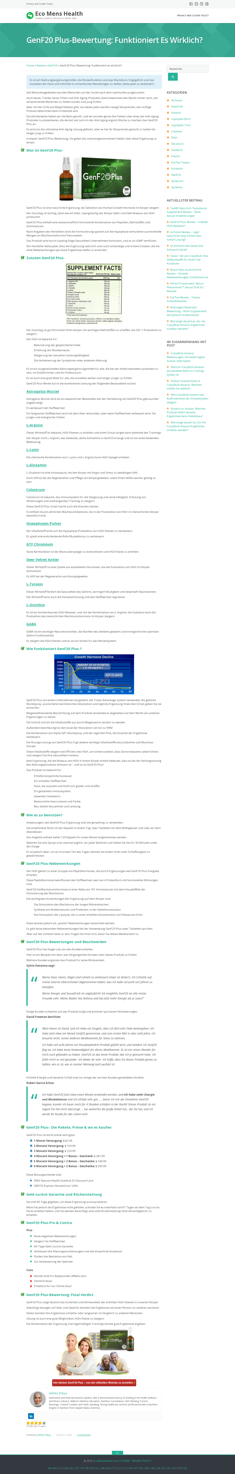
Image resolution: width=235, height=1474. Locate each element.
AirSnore (176, 100)
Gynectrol (177, 181)
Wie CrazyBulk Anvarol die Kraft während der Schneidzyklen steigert (187, 398)
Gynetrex (177, 187)
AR (49, 1468)
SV (174, 1468)
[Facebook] (191, 4)
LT (124, 1468)
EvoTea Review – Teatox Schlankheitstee (183, 299)
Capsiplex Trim (181, 125)
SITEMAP (124, 1461)
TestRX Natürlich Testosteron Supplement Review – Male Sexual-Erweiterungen (187, 212)
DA (66, 1468)
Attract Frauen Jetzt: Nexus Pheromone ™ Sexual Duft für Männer (185, 287)
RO (147, 1468)
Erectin (175, 156)
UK (185, 1468)
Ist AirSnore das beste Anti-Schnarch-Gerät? (185, 247)
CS (60, 1468)
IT (114, 1468)
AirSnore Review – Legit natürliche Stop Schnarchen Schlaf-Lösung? (184, 236)
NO (131, 1468)
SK (158, 1468)
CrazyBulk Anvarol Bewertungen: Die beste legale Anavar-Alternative (186, 357)
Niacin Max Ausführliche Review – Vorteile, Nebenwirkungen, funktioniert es (187, 273)
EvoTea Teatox (180, 162)
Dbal (174, 137)
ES (169, 1468)
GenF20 (176, 175)
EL (97, 1468)
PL (141, 1468)
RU (153, 1468)
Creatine (176, 131)
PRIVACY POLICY (141, 1461)
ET (77, 1468)
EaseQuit (177, 150)
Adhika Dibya (44, 1434)
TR (179, 1468)
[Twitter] (196, 4)
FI (82, 1468)
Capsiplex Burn (181, 119)
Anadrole (177, 106)
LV (119, 1468)
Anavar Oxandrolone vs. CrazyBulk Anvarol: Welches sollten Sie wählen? (184, 384)
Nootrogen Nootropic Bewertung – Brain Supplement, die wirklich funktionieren (187, 311)
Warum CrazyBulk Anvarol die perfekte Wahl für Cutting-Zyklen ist (185, 370)
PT (136, 1468)
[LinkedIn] (201, 4)
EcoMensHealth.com (106, 1461)
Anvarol (176, 112)
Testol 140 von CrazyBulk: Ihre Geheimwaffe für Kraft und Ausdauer (187, 259)
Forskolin (177, 168)
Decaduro (177, 143)
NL (72, 1468)
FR (87, 1468)
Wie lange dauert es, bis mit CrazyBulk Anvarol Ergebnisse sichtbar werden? (186, 325)
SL (163, 1468)
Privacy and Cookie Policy (39, 3)
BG (55, 1468)
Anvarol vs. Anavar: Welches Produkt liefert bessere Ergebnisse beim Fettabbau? (186, 412)
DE (92, 1468)
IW (103, 1468)
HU (109, 1468)
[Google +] (207, 4)
